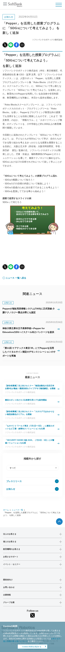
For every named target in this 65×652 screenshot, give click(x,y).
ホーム (6, 510)
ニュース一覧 (17, 510)
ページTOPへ (59, 521)
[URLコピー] (22, 44)
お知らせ (10, 489)
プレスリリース (14, 481)
